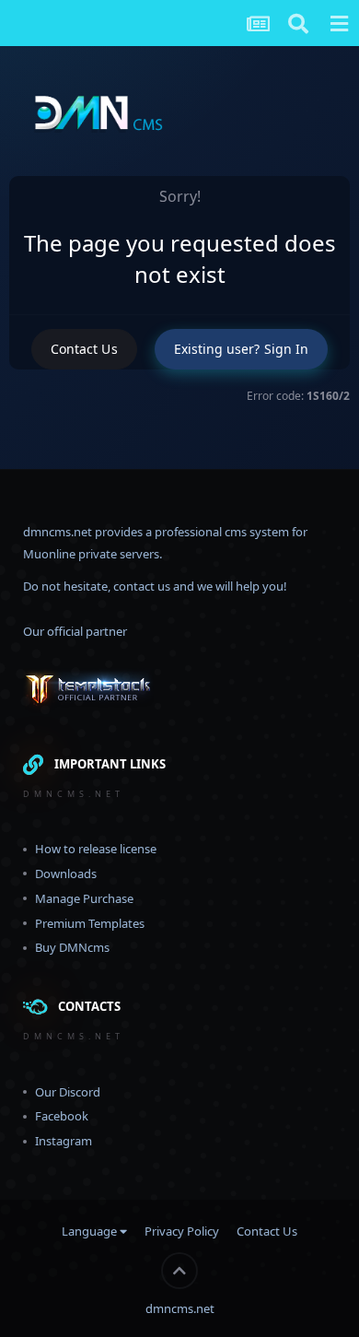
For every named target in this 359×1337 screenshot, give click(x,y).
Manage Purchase (84, 898)
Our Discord (67, 1092)
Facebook (61, 1116)
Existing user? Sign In (241, 349)
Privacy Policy (182, 1231)
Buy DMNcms (72, 947)
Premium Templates (90, 923)
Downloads (66, 873)
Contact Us (84, 349)
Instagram (63, 1140)
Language (91, 1231)
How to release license (95, 848)
